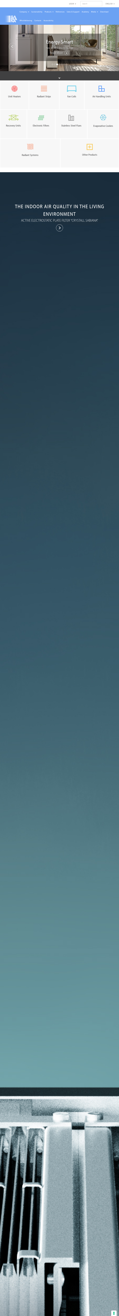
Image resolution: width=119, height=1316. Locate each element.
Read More (57, 53)
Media (94, 11)
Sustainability (37, 11)
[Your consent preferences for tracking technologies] (114, 1313)
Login (72, 3)
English (109, 3)
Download (104, 11)
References (60, 11)
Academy (85, 11)
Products (48, 11)
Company (24, 11)
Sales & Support (73, 11)
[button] (9, 46)
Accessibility (49, 20)
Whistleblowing (26, 20)
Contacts (37, 20)
